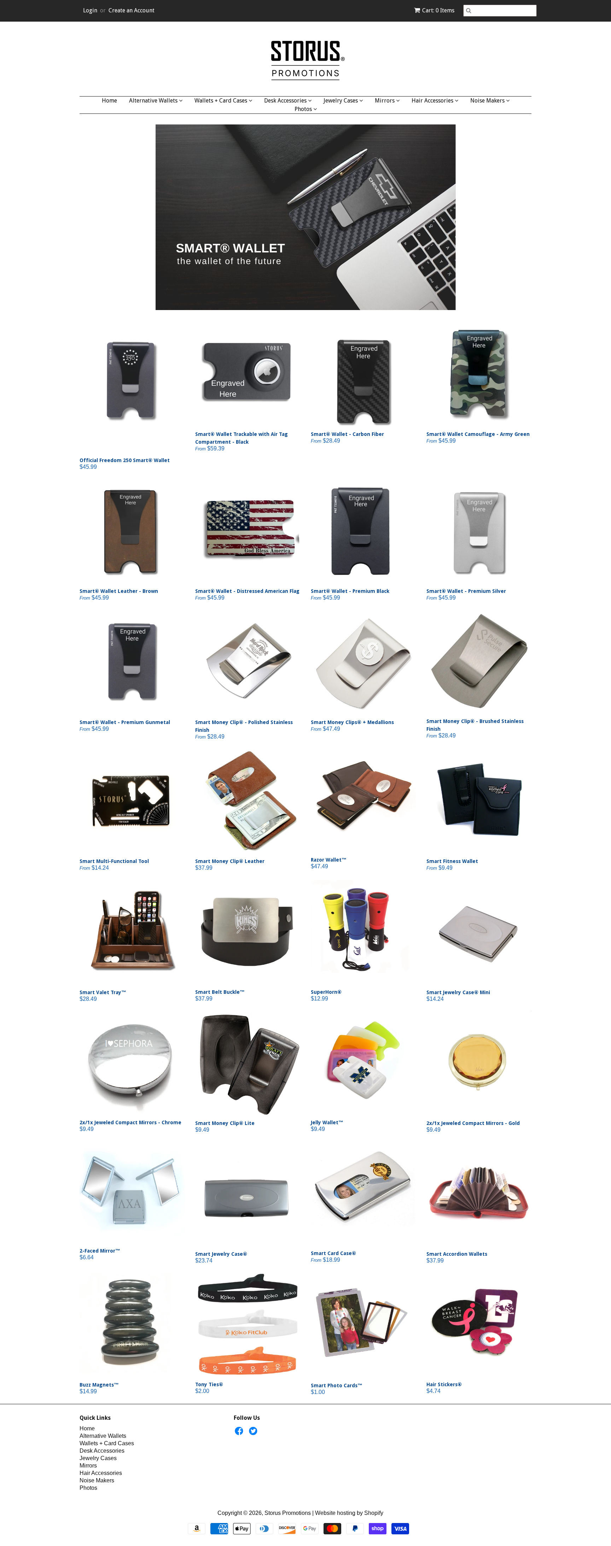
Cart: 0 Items (438, 10)
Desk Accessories (286, 100)
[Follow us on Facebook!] (240, 1433)
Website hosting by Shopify (349, 1513)
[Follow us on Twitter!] (254, 1433)
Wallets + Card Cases (221, 100)
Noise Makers (488, 100)
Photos (304, 109)
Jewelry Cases (341, 100)
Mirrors (385, 100)
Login (90, 10)
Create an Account (132, 10)
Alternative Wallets (154, 100)
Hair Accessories (433, 100)
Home (109, 100)
